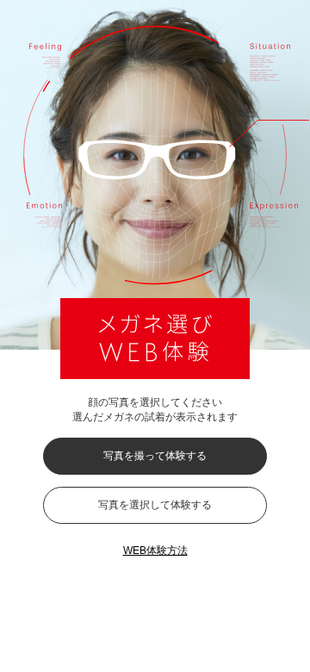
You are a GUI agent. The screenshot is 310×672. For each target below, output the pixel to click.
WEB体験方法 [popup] (155, 550)
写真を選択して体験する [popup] (155, 505)
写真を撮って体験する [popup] (155, 456)
